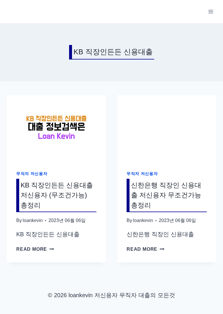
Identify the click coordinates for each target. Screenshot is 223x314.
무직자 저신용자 (32, 173)
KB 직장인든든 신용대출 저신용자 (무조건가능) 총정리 (57, 195)
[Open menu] (210, 11)
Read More (35, 249)
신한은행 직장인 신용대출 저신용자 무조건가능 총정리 (166, 195)
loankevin (33, 220)
